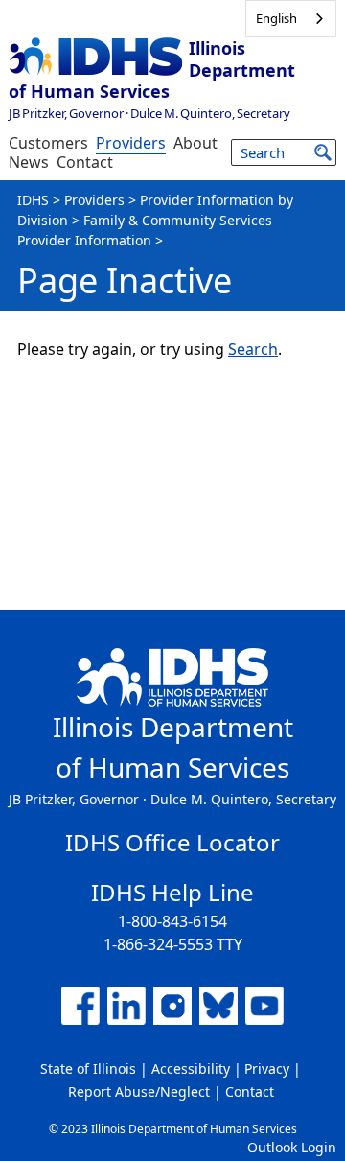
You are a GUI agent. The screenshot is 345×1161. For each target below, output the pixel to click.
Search (253, 349)
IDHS (33, 200)
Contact (85, 162)
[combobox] (290, 18)
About (195, 142)
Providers (131, 142)
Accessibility (190, 1068)
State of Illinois (88, 1068)
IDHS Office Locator (172, 842)
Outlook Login (291, 1147)
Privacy (266, 1068)
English (276, 18)
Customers (48, 142)
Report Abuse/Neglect (139, 1091)
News (29, 162)
